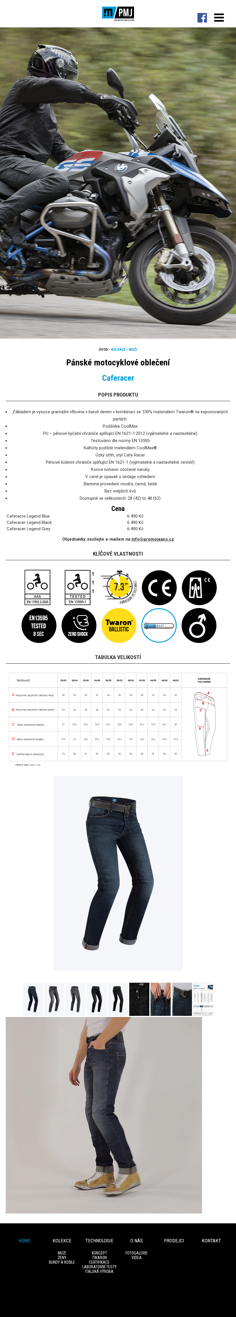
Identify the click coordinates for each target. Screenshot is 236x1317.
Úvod (103, 349)
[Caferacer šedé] (54, 1014)
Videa (137, 1257)
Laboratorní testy (99, 1267)
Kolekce (118, 349)
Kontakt (211, 1241)
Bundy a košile (62, 1262)
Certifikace (99, 1262)
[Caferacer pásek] (182, 1014)
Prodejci (174, 1241)
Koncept (99, 1253)
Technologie (99, 1241)
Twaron (99, 1257)
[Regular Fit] (203, 1014)
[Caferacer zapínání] (161, 1014)
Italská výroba (99, 1271)
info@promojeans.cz (153, 539)
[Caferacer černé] (97, 1014)
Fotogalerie (136, 1253)
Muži (133, 349)
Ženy (62, 1257)
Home (24, 1241)
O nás (136, 1241)
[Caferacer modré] (118, 969)
